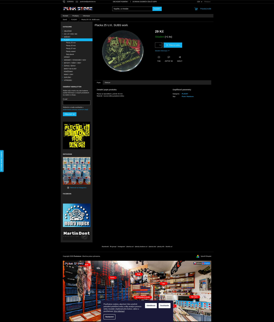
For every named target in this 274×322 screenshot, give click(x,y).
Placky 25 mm (71, 42)
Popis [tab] (99, 82)
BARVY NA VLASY (70, 69)
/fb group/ (113, 246)
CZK (198, 1)
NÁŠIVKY (67, 37)
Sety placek (70, 54)
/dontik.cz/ (168, 246)
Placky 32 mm (71, 45)
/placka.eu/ (130, 246)
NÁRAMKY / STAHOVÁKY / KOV (75, 60)
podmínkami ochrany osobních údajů (75, 109)
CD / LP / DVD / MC (70, 34)
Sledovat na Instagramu (78, 187)
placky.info (160, 246)
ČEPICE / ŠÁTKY (70, 66)
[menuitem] (65, 15)
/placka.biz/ (152, 246)
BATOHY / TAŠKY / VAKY (72, 63)
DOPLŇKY (67, 77)
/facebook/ (105, 246)
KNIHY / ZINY (68, 74)
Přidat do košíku (174, 45)
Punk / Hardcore (188, 96)
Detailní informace (161, 51)
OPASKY (67, 57)
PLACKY (67, 40)
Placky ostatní (71, 51)
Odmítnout (151, 305)
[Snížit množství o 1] (163, 46)
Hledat (157, 9)
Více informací (119, 311)
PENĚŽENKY (68, 71)
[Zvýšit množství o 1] (163, 44)
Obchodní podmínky (120, 1)
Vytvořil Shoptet (206, 256)
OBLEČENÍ (67, 31)
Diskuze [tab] (107, 82)
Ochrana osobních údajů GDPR (145, 1)
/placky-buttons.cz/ (141, 246)
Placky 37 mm (71, 48)
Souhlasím (164, 305)
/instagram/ (121, 246)
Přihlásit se (70, 114)
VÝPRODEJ (68, 80)
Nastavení (109, 317)
